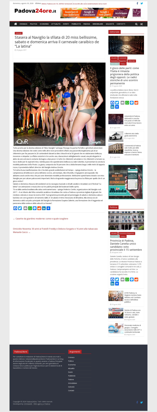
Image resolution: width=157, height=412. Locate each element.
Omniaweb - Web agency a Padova (37, 404)
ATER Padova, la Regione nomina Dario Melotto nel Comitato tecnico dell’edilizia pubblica (132, 297)
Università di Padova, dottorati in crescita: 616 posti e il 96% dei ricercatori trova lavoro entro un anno (132, 120)
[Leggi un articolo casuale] (141, 24)
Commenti (122, 58)
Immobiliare (98, 24)
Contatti (121, 24)
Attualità (55, 24)
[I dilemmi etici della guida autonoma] (115, 132)
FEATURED (114, 64)
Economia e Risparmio (118, 61)
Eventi (66, 24)
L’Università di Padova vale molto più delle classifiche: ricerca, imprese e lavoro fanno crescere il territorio (133, 150)
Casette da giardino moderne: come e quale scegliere (40, 218)
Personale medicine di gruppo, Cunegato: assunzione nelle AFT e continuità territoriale (133, 328)
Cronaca (23, 24)
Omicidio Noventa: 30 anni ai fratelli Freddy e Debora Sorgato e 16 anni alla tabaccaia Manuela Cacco (55, 230)
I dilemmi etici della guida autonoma (131, 134)
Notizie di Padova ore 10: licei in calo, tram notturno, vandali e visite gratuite (132, 313)
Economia (44, 24)
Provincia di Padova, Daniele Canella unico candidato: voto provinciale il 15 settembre (126, 245)
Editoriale (132, 61)
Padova (86, 24)
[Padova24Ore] (15, 24)
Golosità (110, 24)
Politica (33, 24)
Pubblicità (76, 24)
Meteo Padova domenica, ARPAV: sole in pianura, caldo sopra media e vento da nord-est (75, 3)
